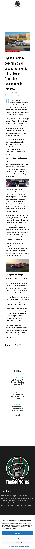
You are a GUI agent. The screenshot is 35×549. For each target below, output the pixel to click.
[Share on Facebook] (13, 344)
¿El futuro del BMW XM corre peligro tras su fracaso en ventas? (17, 382)
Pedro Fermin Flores (15, 95)
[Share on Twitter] (15, 344)
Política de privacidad (19, 546)
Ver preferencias (17, 542)
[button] (32, 517)
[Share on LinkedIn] (17, 344)
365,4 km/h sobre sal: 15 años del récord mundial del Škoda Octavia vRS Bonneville (17, 410)
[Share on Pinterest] (20, 344)
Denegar (17, 538)
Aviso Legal (26, 546)
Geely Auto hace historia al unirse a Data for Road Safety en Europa (17, 395)
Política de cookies (10, 546)
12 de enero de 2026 (11, 92)
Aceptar (17, 533)
